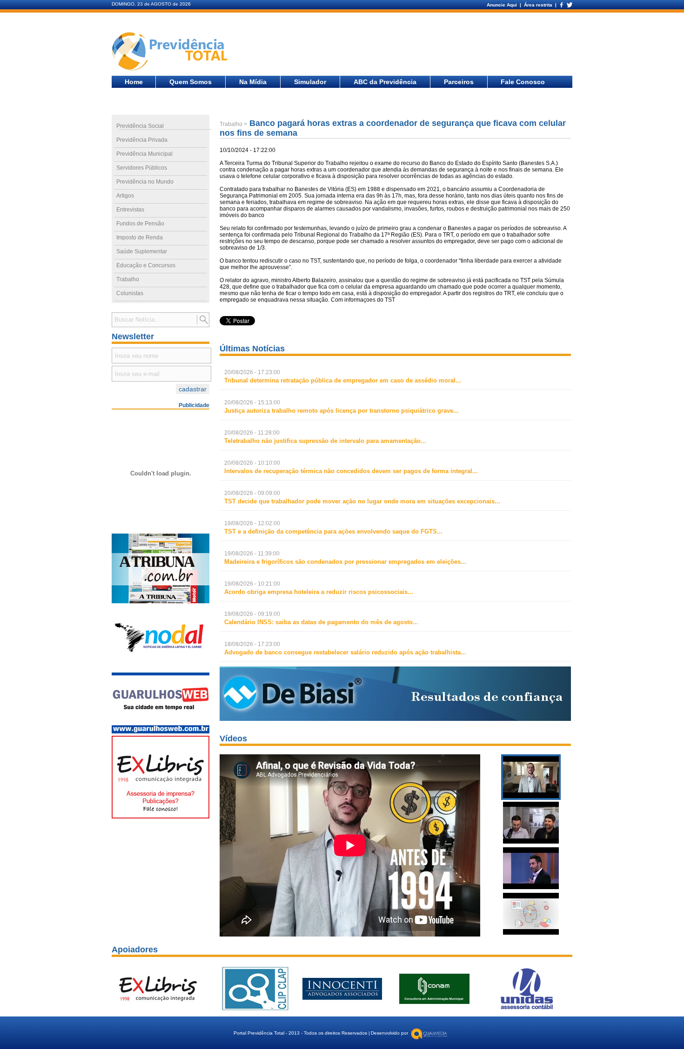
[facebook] (561, 4)
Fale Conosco (523, 82)
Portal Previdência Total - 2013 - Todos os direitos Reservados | (302, 1033)
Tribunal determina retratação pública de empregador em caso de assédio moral (340, 380)
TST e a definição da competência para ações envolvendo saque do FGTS (330, 531)
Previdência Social (140, 126)
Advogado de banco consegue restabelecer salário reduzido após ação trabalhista (342, 652)
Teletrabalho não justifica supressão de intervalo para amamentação (322, 440)
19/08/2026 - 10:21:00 (252, 584)
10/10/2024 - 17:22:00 (247, 150)
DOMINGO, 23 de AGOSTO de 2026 (151, 4)
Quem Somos (190, 82)
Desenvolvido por (389, 1033)
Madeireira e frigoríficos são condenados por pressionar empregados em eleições (342, 561)
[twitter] (569, 4)
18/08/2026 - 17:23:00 (252, 644)
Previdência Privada (142, 140)
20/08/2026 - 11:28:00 (252, 432)
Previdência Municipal (144, 154)
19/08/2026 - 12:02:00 (252, 523)
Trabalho (127, 279)
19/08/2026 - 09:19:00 (252, 614)
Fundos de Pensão (140, 223)
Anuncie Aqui (502, 4)
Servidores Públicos (141, 168)
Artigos (125, 195)
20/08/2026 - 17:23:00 (252, 372)
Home (134, 82)
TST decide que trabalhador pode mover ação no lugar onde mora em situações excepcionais (359, 501)
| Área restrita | (538, 4)
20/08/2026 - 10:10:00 (252, 463)
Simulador (310, 82)
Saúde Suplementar (141, 251)
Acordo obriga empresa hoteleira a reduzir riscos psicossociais (316, 591)
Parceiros (459, 82)
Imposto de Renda (139, 237)
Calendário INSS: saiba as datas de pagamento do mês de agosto (318, 622)
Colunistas (129, 293)
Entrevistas (130, 209)
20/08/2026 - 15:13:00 (252, 402)
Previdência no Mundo (145, 181)
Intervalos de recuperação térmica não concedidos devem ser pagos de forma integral (348, 471)
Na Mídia (253, 82)
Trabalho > (233, 124)
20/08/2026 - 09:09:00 (252, 493)
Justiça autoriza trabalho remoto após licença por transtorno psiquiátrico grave (338, 410)
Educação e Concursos (145, 265)
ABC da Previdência (385, 82)
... (342, 380)
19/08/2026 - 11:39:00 (252, 553)
